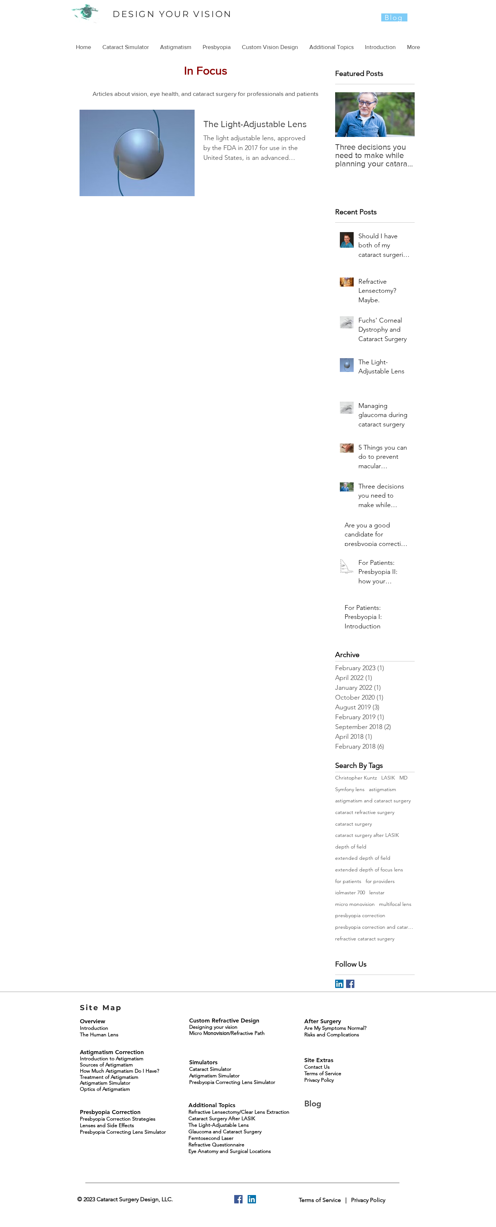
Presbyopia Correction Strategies (117, 1118)
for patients (348, 881)
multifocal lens (395, 904)
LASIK (388, 777)
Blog (314, 1104)
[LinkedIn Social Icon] (339, 984)
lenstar (377, 892)
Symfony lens (350, 789)
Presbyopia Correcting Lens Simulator (123, 1132)
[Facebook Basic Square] (350, 984)
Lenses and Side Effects (107, 1125)
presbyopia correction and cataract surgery (375, 927)
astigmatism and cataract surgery (373, 800)
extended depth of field (362, 858)
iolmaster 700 (350, 892)
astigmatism (382, 789)
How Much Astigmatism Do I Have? (119, 1071)
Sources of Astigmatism (106, 1064)
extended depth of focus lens (369, 869)
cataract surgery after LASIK (367, 835)
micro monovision (355, 904)
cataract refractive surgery (364, 812)
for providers (380, 881)
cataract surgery (353, 824)
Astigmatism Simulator (105, 1083)
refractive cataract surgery (364, 938)
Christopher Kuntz (356, 777)
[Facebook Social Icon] (238, 1199)
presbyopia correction (360, 915)
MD (403, 777)
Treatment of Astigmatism (109, 1077)
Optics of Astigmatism (105, 1089)
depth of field (350, 846)
